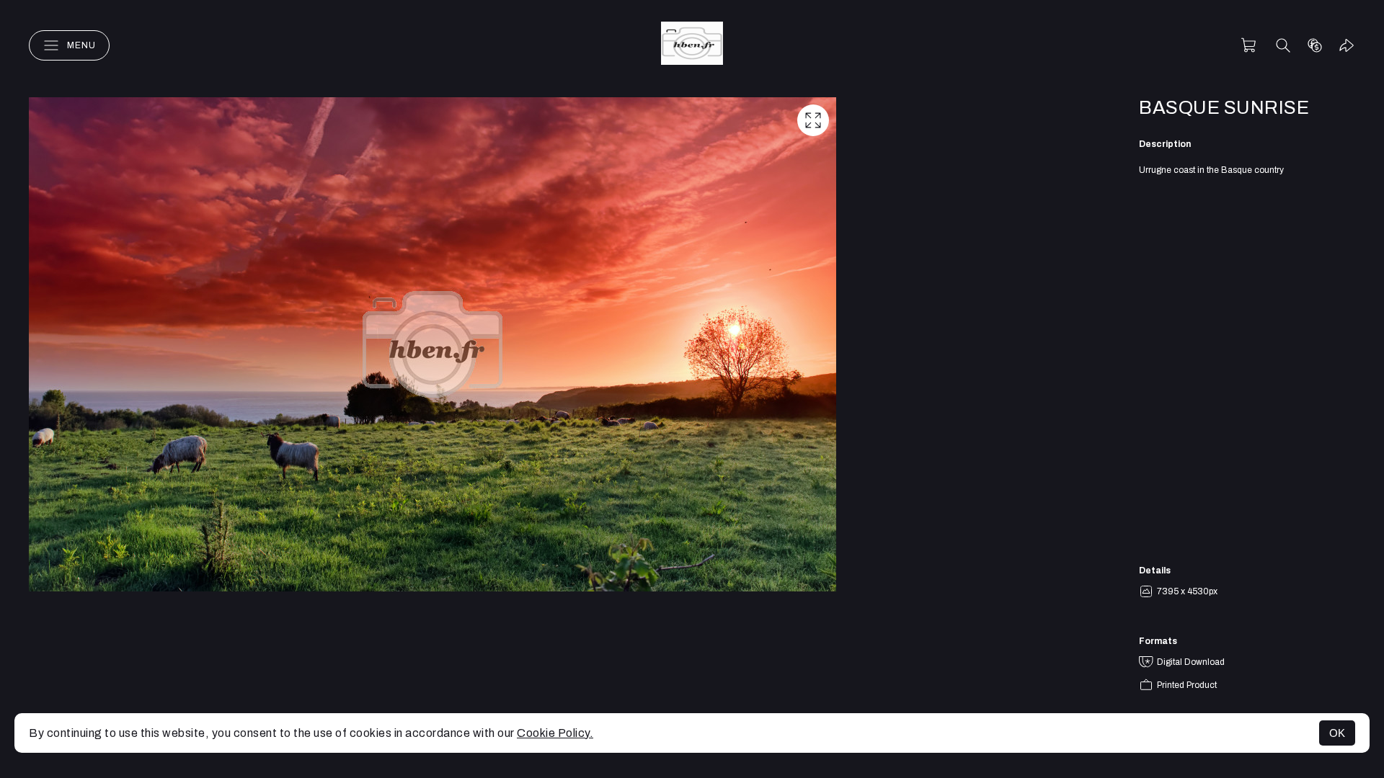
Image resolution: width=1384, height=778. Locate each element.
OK (1337, 733)
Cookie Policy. (555, 733)
